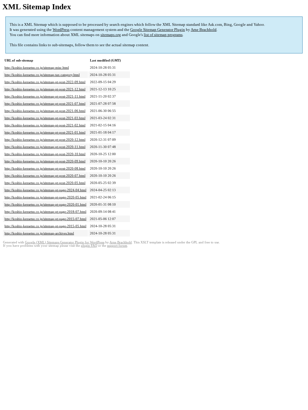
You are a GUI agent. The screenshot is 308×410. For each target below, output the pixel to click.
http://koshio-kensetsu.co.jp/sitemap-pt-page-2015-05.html (45, 226)
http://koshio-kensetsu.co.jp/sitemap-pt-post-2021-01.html (45, 132)
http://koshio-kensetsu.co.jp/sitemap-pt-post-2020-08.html (45, 168)
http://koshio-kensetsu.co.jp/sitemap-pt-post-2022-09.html (45, 82)
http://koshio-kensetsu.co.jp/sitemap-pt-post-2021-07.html (45, 103)
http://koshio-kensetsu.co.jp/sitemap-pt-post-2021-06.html (45, 111)
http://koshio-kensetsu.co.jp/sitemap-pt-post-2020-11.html (45, 147)
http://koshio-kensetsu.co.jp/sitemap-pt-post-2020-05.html (45, 183)
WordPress (61, 29)
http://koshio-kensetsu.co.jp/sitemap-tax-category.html (42, 75)
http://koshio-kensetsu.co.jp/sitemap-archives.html (39, 233)
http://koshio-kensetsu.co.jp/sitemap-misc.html (37, 67)
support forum (117, 245)
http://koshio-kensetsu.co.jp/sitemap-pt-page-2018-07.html (45, 211)
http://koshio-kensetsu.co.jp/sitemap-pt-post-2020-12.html (45, 139)
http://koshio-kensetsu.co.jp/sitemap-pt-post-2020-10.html (45, 154)
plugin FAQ (89, 245)
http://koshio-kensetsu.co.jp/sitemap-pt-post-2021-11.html (45, 96)
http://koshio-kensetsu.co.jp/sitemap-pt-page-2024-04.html (45, 190)
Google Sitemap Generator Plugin (157, 29)
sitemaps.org (110, 34)
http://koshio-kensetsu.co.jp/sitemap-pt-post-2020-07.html (45, 175)
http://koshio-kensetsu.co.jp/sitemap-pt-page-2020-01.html (45, 204)
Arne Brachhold (204, 29)
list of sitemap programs (163, 34)
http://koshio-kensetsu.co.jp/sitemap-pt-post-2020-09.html (45, 161)
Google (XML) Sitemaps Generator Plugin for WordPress (64, 242)
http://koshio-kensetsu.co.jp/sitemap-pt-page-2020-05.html (45, 197)
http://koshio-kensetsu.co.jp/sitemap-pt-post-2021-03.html (45, 118)
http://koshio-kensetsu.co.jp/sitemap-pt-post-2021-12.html (45, 89)
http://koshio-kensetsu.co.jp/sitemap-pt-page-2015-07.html (45, 219)
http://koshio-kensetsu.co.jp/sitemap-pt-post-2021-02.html (45, 125)
